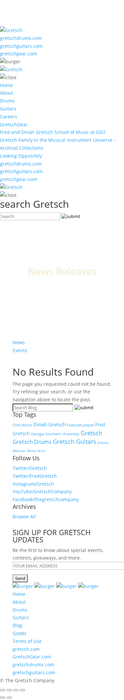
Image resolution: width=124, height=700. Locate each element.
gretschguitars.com (21, 46)
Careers (8, 116)
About (6, 93)
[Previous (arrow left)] (2, 698)
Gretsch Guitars (74, 441)
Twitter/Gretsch (30, 468)
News (19, 342)
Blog (17, 625)
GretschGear (14, 124)
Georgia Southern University (55, 433)
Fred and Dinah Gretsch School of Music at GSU (52, 132)
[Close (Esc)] (2, 690)
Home (6, 85)
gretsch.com (26, 649)
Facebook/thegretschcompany (46, 499)
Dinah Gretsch (49, 424)
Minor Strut (36, 450)
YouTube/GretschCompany (42, 491)
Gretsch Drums (32, 441)
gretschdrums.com (21, 38)
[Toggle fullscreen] (16, 690)
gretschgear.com (18, 53)
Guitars (8, 109)
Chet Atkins (22, 425)
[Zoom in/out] (22, 690)
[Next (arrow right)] (9, 698)
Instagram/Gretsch (33, 484)
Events (20, 350)
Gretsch (91, 433)
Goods (19, 633)
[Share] (9, 690)
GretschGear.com (32, 657)
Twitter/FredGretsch (35, 476)
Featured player (80, 425)
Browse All (24, 516)
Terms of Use (27, 641)
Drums (7, 101)
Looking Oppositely (21, 156)
